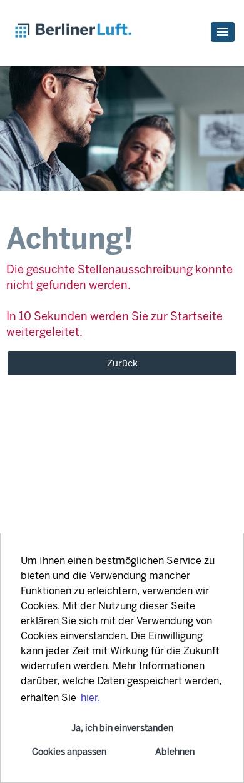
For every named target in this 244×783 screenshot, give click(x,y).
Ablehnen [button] (175, 751)
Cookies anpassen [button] (69, 751)
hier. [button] (90, 698)
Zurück (122, 363)
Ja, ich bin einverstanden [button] (122, 728)
